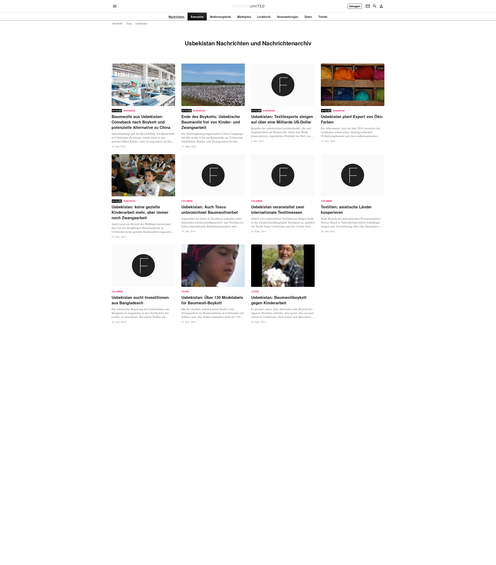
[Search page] (374, 6)
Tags (129, 23)
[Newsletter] (367, 6)
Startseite (117, 23)
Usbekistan (141, 23)
